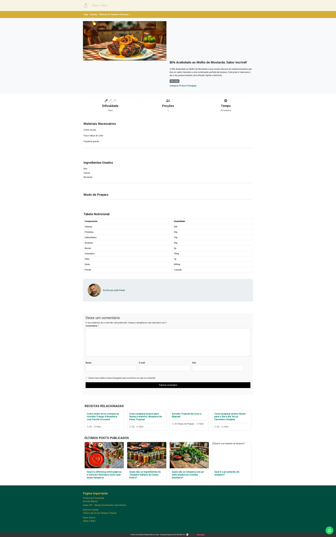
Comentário (92, 326)
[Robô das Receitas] (195, 535)
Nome (88, 363)
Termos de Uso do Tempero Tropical (99, 513)
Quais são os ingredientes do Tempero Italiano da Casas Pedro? (145, 474)
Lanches (93, 14)
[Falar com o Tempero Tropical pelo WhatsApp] (329, 530)
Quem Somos (89, 517)
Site (194, 363)
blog (86, 14)
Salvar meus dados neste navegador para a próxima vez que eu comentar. (122, 378)
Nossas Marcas (90, 501)
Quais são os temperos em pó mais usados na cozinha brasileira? (188, 474)
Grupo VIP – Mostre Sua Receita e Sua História (104, 505)
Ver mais (174, 81)
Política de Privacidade (93, 498)
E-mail (142, 363)
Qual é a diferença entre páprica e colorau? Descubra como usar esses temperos (104, 474)
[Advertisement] (211, 40)
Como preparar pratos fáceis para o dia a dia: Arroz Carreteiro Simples (230, 416)
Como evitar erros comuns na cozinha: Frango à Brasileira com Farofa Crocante (103, 416)
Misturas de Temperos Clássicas (113, 14)
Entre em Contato (91, 509)
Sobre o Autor (89, 521)
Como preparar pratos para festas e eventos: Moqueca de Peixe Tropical (145, 416)
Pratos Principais (187, 85)
